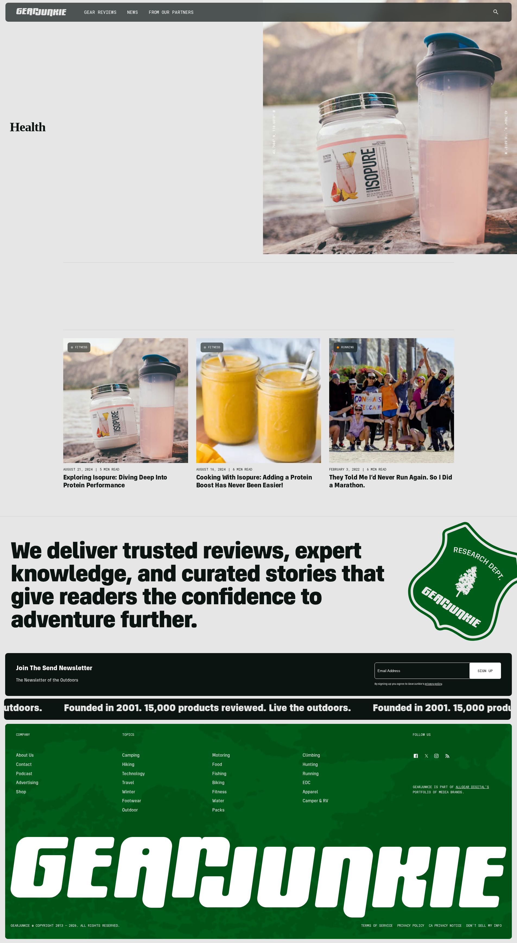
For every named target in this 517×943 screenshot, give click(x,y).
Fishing (219, 774)
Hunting (310, 765)
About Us (25, 755)
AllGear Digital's (472, 787)
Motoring (221, 755)
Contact (24, 765)
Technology (133, 774)
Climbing (311, 755)
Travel (128, 783)
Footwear (131, 801)
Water (218, 801)
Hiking (128, 765)
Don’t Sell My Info (484, 925)
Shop (21, 792)
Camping (130, 755)
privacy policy (433, 684)
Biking (218, 783)
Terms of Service (377, 925)
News (132, 12)
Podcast (24, 774)
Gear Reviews (100, 12)
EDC (306, 783)
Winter (128, 792)
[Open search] (496, 12)
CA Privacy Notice (445, 925)
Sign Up (485, 670)
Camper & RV (315, 801)
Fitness (81, 347)
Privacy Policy (410, 925)
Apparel (310, 792)
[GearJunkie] (41, 12)
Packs (218, 810)
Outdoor (130, 810)
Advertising (27, 783)
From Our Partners (171, 12)
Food (217, 765)
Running (347, 347)
